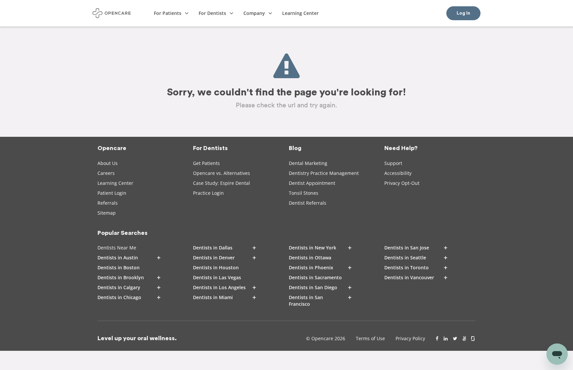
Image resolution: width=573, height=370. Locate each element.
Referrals (107, 203)
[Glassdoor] (473, 338)
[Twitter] (455, 338)
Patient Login (111, 193)
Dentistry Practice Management (324, 173)
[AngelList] (464, 338)
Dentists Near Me (116, 247)
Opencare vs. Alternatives (221, 173)
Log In (463, 13)
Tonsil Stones (303, 193)
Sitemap (106, 213)
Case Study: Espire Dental (221, 183)
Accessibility (398, 173)
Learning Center (115, 183)
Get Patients (206, 163)
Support (393, 163)
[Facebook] (437, 338)
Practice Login (208, 193)
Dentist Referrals (307, 203)
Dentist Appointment (312, 183)
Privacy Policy (410, 338)
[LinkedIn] (446, 338)
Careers (106, 173)
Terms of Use (370, 338)
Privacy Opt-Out (401, 183)
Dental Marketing (308, 163)
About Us (107, 163)
